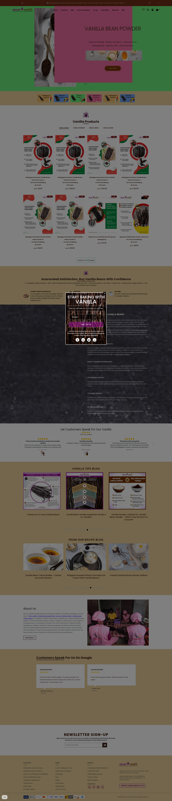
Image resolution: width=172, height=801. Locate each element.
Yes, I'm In (86, 324)
